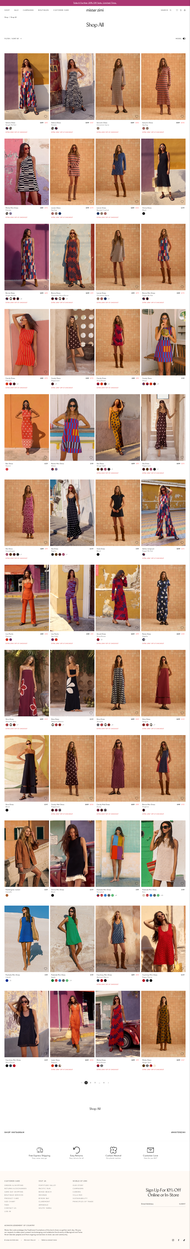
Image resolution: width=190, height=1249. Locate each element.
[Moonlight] (109, 895)
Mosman (43, 1195)
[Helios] (154, 1065)
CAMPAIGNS (28, 10)
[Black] (143, 213)
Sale (16, 10)
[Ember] (151, 1065)
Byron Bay (44, 1198)
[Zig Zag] (143, 128)
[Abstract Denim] (98, 980)
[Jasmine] (98, 724)
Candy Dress (10, 379)
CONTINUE (148, 634)
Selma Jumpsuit (148, 550)
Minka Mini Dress (12, 209)
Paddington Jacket (13, 891)
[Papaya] (7, 384)
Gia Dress (101, 465)
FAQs (6, 1205)
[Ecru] (143, 895)
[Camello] (7, 895)
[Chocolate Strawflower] (14, 298)
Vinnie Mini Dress (57, 891)
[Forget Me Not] (7, 128)
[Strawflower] (10, 384)
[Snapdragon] (105, 469)
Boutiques (43, 10)
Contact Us (10, 1208)
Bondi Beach (45, 1192)
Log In (7, 1211)
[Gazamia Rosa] (7, 724)
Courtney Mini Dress (104, 976)
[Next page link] (108, 1082)
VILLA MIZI (77, 1195)
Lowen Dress (56, 209)
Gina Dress (11, 720)
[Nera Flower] (105, 980)
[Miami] (56, 1065)
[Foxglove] (18, 298)
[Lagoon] (105, 895)
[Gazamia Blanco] (10, 298)
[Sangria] (14, 724)
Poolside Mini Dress (104, 891)
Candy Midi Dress (57, 805)
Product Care (11, 1198)
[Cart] (185, 10)
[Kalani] (101, 895)
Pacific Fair (45, 1188)
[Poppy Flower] (101, 980)
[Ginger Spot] (98, 469)
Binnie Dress (11, 294)
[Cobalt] (7, 980)
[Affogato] (101, 1065)
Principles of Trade (83, 1202)
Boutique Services (13, 1195)
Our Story (78, 1185)
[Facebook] (178, 1240)
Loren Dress (55, 1061)
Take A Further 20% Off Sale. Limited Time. (95, 3)
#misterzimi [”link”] (178, 1132)
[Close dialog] (186, 593)
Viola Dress (101, 550)
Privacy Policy (30, 1240)
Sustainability (80, 1198)
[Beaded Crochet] (60, 213)
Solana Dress (11, 124)
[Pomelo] (10, 128)
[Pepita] (109, 469)
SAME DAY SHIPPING (13, 1192)
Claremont (44, 1202)
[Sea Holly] (10, 639)
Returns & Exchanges (15, 1188)
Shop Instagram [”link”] (14, 1132)
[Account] (181, 10)
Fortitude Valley (47, 1185)
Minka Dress (101, 1061)
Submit (182, 1204)
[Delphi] (10, 213)
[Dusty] (56, 810)
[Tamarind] (98, 895)
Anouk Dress (101, 635)
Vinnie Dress (147, 209)
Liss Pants (9, 635)
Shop (7, 10)
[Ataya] (143, 384)
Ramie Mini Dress (57, 465)
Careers (77, 1192)
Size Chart (9, 1202)
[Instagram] (173, 1240)
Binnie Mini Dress (148, 294)
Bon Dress (9, 465)
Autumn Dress (103, 124)
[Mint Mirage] (112, 895)
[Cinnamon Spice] (98, 128)
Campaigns (78, 1188)
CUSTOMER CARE (61, 10)
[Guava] (7, 469)
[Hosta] (60, 810)
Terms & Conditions (49, 1240)
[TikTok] (184, 1240)
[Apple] (52, 980)
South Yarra (45, 1208)
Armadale (43, 1205)
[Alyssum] (60, 1065)
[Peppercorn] (14, 384)
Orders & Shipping (13, 1185)
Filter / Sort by (11, 39)
